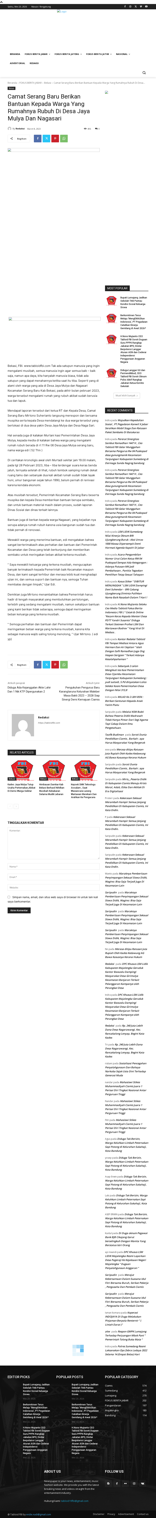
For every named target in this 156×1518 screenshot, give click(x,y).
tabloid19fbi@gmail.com (74, 1501)
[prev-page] (10, 806)
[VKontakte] (142, 1483)
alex (107, 1331)
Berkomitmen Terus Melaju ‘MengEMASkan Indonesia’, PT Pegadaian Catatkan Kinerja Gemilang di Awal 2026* (133, 321)
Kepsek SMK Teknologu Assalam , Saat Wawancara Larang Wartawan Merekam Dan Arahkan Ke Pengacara (84, 791)
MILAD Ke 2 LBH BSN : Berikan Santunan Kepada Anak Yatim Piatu (124, 701)
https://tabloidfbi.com (49, 722)
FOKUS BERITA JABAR (30, 82)
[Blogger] (108, 1483)
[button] (143, 72)
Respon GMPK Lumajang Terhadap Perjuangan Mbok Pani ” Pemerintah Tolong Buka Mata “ (125, 1335)
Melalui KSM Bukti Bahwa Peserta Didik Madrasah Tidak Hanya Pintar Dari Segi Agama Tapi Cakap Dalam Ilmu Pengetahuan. (126, 719)
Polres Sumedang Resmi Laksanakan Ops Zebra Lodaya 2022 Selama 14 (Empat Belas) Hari (126, 1350)
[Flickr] (125, 1483)
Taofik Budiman (114, 734)
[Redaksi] (10, 129)
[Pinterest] (55, 138)
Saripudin (111, 892)
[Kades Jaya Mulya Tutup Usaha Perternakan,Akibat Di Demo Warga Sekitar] (22, 770)
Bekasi (47, 82)
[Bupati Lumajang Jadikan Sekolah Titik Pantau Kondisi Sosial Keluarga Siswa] (111, 300)
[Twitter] (136, 7)
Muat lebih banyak (125, 395)
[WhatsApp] (64, 138)
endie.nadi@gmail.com (38, 1514)
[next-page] (16, 806)
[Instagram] (130, 7)
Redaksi (20, 128)
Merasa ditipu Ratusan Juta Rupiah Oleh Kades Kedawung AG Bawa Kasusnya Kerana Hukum (125, 753)
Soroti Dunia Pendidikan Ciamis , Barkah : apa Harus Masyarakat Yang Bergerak (125, 738)
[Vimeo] (141, 7)
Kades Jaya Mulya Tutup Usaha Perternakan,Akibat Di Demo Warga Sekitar (21, 787)
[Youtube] (146, 7)
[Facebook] (125, 7)
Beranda (12, 82)
